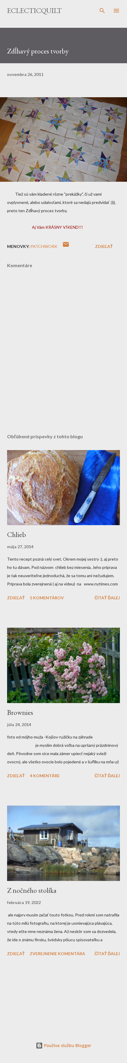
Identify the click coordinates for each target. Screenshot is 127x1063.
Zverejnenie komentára (57, 953)
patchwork (43, 246)
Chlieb (16, 534)
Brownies (20, 712)
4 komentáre (45, 775)
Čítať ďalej (107, 597)
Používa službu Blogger (67, 1045)
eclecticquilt (34, 10)
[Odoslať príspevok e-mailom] (65, 246)
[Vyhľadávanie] (102, 10)
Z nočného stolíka (31, 890)
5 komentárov (47, 597)
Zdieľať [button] (104, 246)
